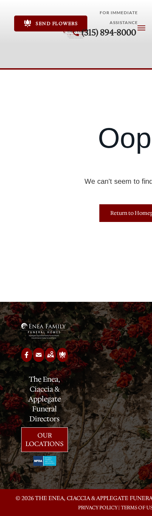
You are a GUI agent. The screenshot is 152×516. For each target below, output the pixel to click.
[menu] (141, 28)
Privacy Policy (97, 507)
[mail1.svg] (38, 359)
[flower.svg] (62, 359)
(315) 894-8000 (109, 32)
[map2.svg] (50, 359)
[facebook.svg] (26, 359)
